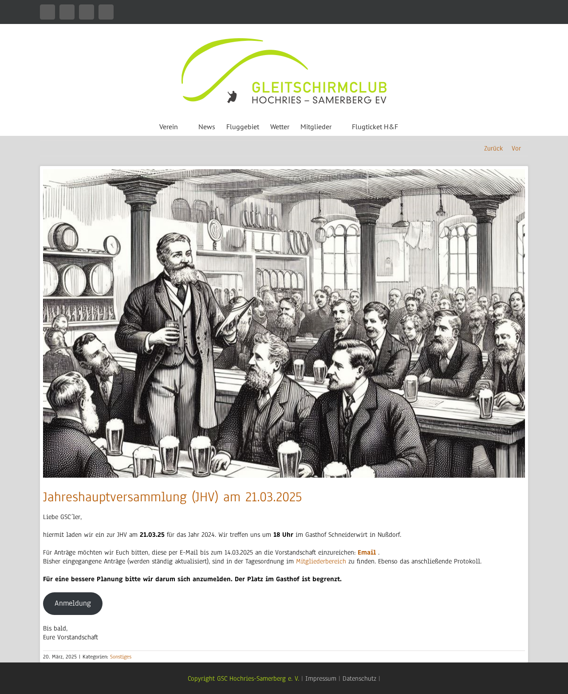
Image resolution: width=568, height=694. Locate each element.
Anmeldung (73, 603)
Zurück (493, 148)
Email (367, 552)
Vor (516, 148)
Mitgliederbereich (322, 561)
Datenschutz (359, 678)
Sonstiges (120, 656)
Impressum (320, 678)
